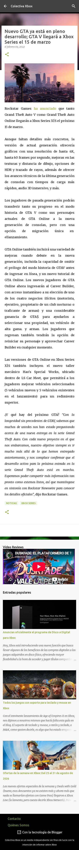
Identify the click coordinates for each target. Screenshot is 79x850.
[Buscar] (73, 6)
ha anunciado (45, 108)
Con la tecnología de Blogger (41, 832)
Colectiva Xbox (21, 6)
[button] (7, 54)
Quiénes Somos (18, 825)
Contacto (14, 818)
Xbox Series (28, 503)
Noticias (11, 503)
